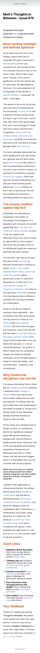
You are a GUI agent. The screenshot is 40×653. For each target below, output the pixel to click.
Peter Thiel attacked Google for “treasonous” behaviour (18, 285)
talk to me (7, 636)
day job (14, 533)
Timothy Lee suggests (13, 176)
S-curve (17, 187)
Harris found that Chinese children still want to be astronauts (18, 135)
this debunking (10, 63)
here (24, 344)
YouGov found (24, 111)
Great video (19, 557)
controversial (24, 261)
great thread (14, 162)
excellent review (17, 388)
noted (19, 292)
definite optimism (11, 95)
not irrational (22, 146)
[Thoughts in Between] (4, 4)
